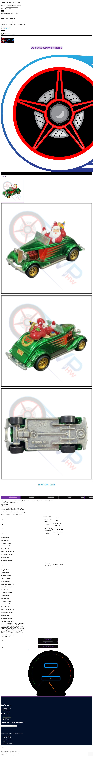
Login (4, 52)
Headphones (6, 710)
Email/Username (5, 751)
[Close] (1, 750)
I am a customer (6, 26)
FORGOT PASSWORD (7, 755)
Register (2, 30)
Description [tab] (13, 497)
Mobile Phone (7, 708)
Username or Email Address (8, 5)
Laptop (5, 709)
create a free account (19, 755)
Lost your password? (6, 15)
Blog (4, 741)
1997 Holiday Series (48, 646)
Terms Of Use (7, 737)
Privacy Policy (7, 736)
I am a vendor (6, 28)
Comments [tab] (51, 497)
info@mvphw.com (8, 743)
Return (3, 176)
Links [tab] (82, 497)
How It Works (7, 739)
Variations (48, 639)
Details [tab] (31, 497)
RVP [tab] (69, 497)
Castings (48, 642)
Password (3, 8)
